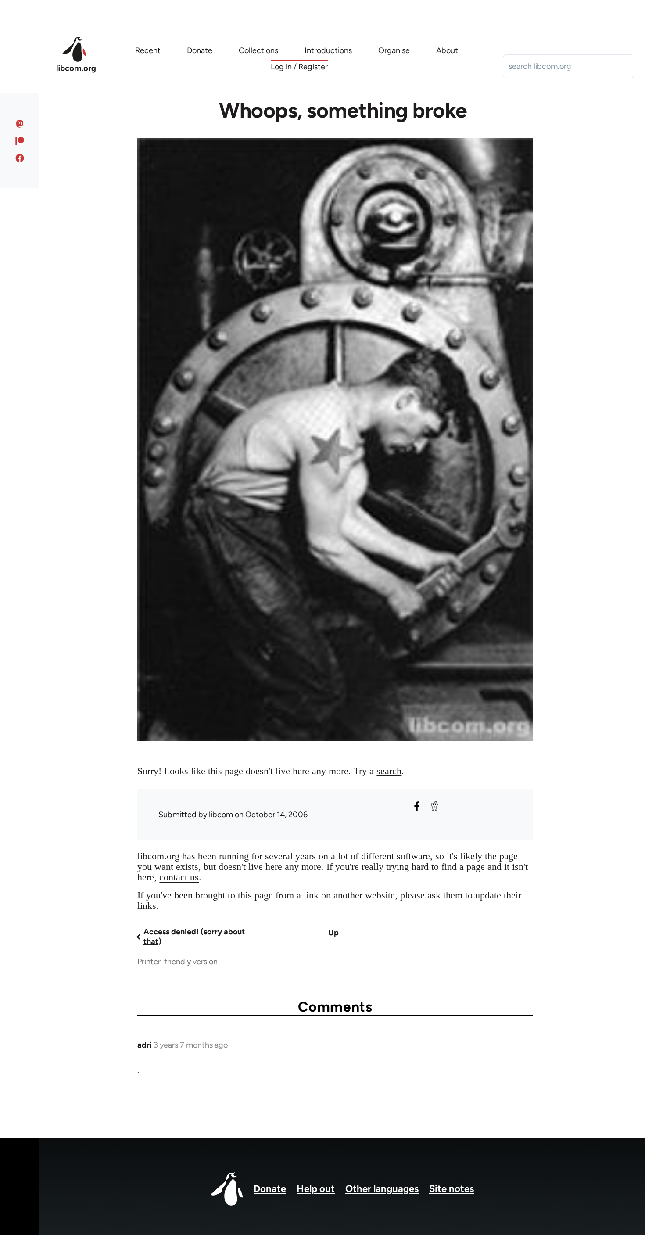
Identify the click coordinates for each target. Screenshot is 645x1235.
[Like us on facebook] (20, 158)
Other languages (382, 1189)
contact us (179, 877)
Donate (270, 1189)
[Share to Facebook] (417, 806)
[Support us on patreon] (20, 141)
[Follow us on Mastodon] (20, 123)
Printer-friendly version (177, 961)
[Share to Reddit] (434, 806)
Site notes (451, 1189)
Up (333, 932)
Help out (316, 1189)
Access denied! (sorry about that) (194, 936)
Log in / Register (299, 67)
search (388, 770)
